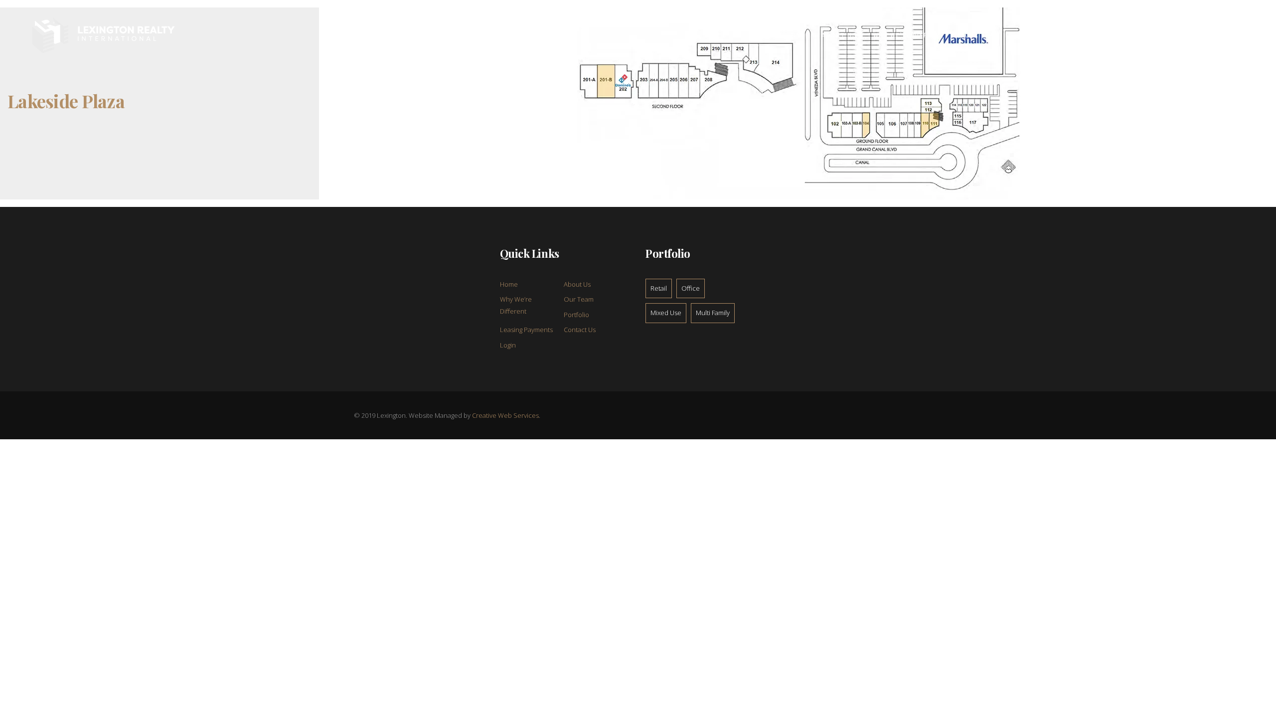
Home (509, 284)
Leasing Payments (526, 329)
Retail (658, 288)
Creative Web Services (505, 415)
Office (690, 288)
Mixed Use (665, 312)
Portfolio (576, 314)
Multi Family (713, 312)
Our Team (579, 299)
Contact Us (580, 329)
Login (508, 345)
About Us (577, 284)
